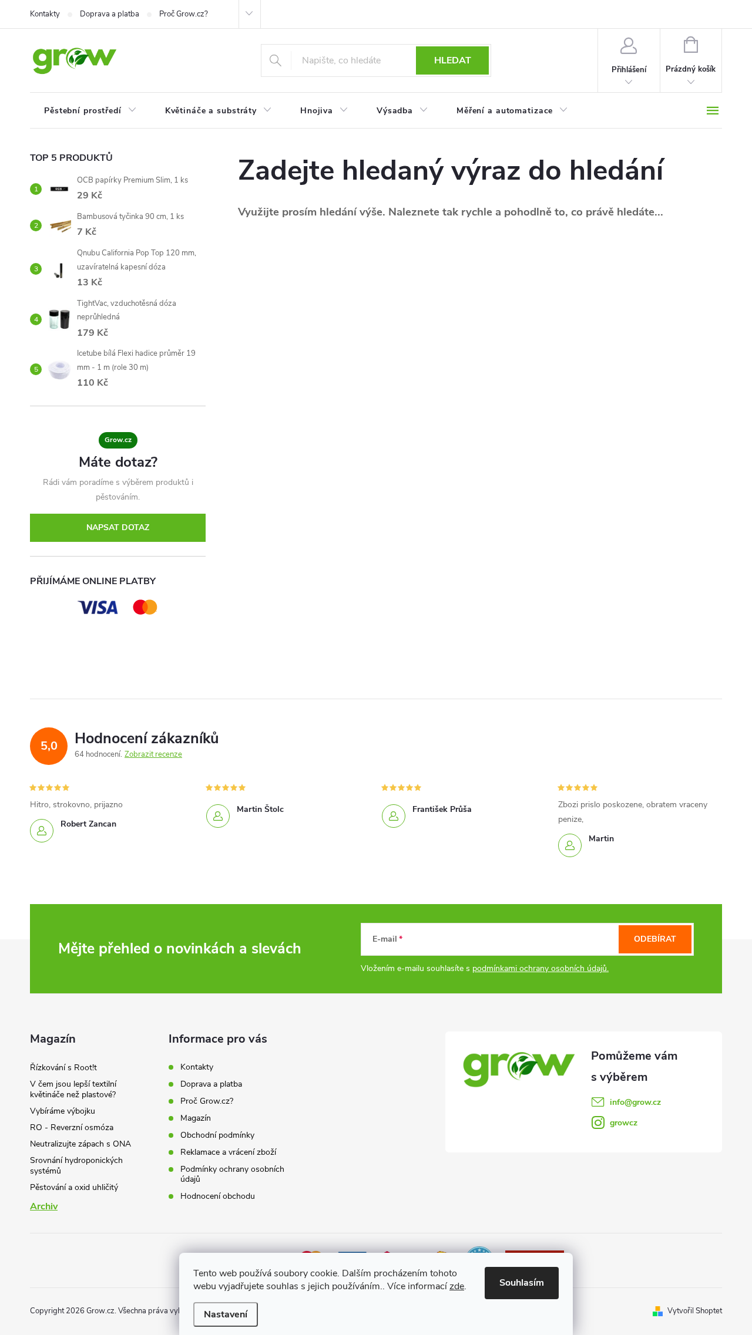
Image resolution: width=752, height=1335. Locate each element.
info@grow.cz (635, 1102)
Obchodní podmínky (217, 1135)
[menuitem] (90, 111)
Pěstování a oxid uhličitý (74, 1187)
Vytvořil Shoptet (694, 1311)
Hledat (452, 60)
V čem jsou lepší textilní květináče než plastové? (73, 1089)
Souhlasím (521, 1282)
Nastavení (225, 1314)
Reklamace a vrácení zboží (228, 1152)
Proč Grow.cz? (183, 14)
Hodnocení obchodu (217, 1196)
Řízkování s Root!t (63, 1067)
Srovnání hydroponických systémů (76, 1165)
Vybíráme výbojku (62, 1111)
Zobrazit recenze (153, 754)
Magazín (195, 1118)
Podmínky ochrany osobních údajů (232, 1174)
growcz (623, 1122)
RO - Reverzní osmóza (71, 1127)
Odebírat (655, 939)
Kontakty (45, 14)
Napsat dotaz (117, 527)
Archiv (44, 1206)
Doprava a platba (109, 14)
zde (456, 1286)
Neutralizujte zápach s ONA (80, 1143)
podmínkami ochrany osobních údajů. (540, 968)
